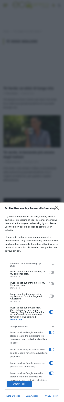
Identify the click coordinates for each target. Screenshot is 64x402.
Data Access (32, 395)
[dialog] (32, 302)
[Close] (57, 209)
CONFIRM (19, 384)
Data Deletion (13, 395)
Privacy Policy (50, 395)
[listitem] (32, 264)
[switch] (51, 272)
